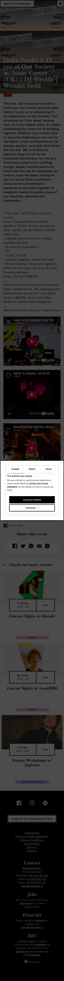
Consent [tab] (15, 469)
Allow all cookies (32, 500)
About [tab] (48, 469)
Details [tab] (32, 469)
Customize (30, 508)
